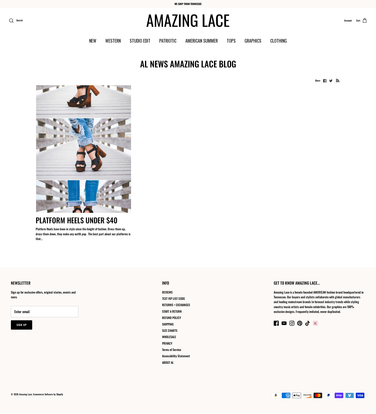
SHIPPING (168, 324)
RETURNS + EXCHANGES (176, 304)
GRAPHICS (253, 40)
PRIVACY (167, 343)
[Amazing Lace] (188, 20)
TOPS (231, 40)
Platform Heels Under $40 (77, 220)
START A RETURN (172, 311)
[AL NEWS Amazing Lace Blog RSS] (337, 80)
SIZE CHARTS (169, 330)
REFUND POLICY (171, 317)
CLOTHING (278, 40)
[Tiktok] (307, 323)
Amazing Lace (25, 394)
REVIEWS (167, 292)
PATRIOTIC (167, 40)
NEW (92, 40)
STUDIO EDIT (140, 40)
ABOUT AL (168, 362)
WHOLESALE (169, 336)
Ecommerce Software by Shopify (48, 394)
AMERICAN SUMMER (201, 40)
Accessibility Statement (176, 356)
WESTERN (113, 40)
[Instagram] (291, 323)
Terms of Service (171, 349)
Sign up (22, 325)
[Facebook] (276, 323)
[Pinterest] (299, 323)
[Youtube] (284, 323)
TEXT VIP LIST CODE (173, 298)
